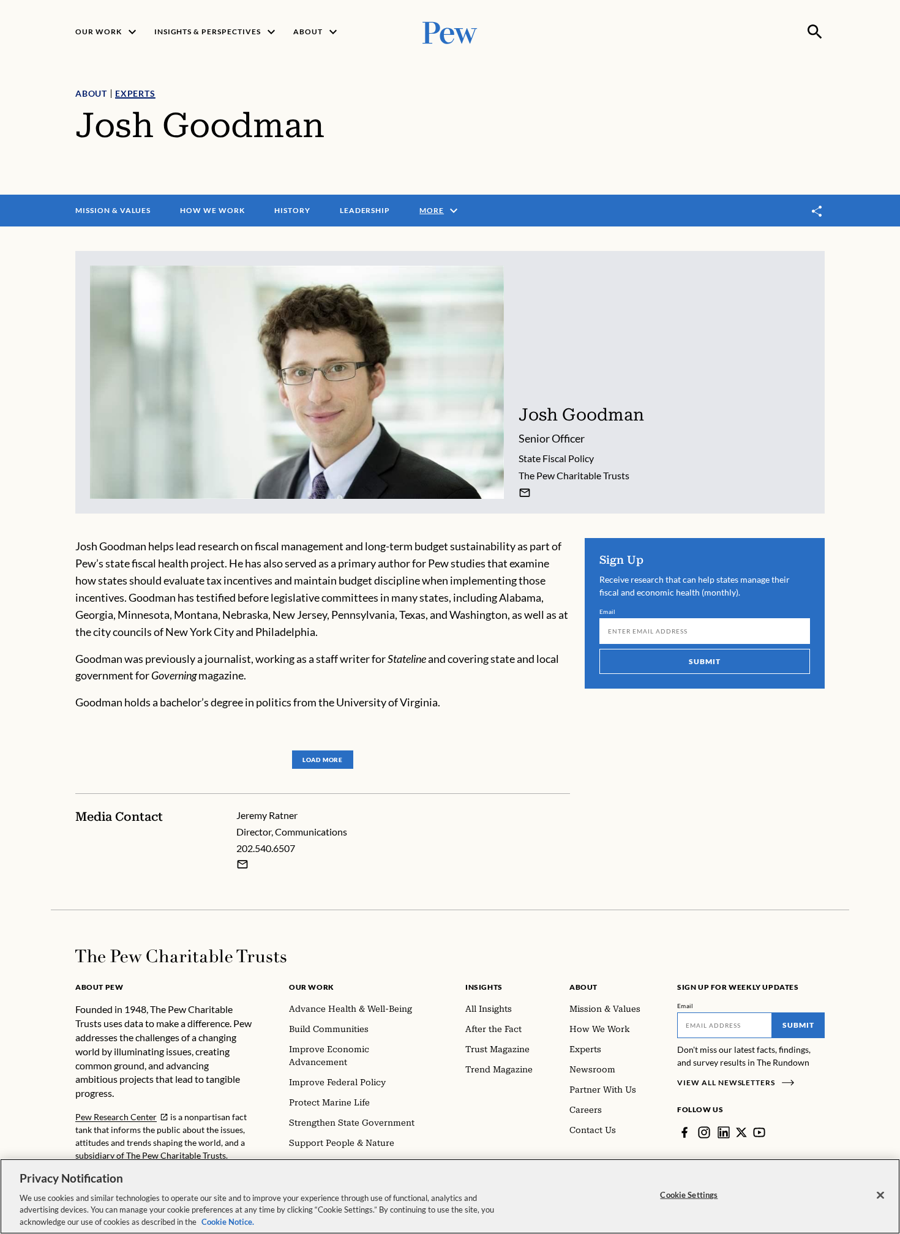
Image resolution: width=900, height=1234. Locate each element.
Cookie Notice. (227, 1221)
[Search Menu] (815, 32)
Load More (322, 759)
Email (607, 611)
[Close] (880, 1195)
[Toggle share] (817, 211)
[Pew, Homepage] (450, 31)
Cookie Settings (689, 1195)
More (431, 210)
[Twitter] (741, 1132)
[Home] (181, 956)
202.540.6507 (265, 848)
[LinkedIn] (723, 1132)
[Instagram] (704, 1132)
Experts (135, 93)
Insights (484, 987)
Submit (705, 661)
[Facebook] (684, 1132)
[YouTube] (759, 1132)
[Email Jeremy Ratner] (242, 864)
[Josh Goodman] (525, 493)
